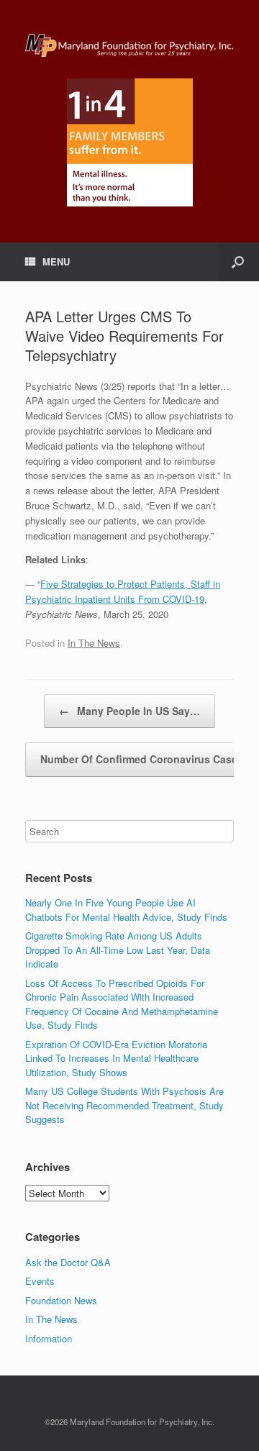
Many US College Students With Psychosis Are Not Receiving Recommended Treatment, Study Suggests (124, 1105)
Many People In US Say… (129, 711)
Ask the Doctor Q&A (68, 1262)
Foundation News (61, 1300)
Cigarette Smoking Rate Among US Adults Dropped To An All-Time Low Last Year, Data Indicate (117, 949)
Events (40, 1281)
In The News (94, 643)
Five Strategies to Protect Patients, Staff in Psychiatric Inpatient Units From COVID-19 (122, 591)
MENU (56, 261)
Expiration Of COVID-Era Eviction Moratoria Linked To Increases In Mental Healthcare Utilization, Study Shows (116, 1058)
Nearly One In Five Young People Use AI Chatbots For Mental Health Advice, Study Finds (126, 910)
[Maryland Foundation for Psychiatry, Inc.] (129, 44)
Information (48, 1338)
